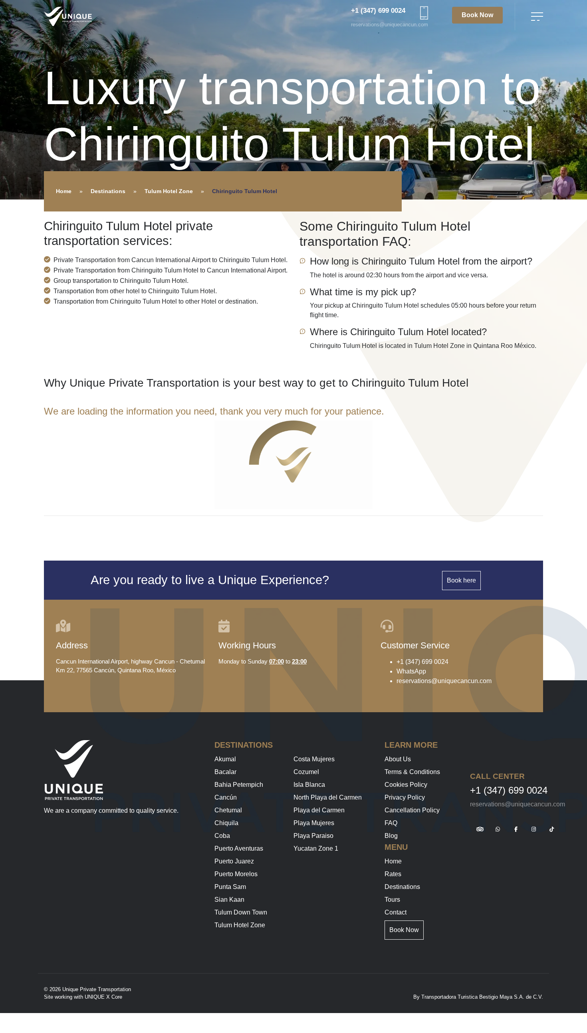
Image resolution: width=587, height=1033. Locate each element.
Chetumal (228, 810)
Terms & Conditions (412, 771)
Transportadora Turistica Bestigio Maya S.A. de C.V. (482, 997)
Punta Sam (230, 886)
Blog (391, 835)
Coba (222, 835)
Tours (392, 899)
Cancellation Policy (412, 810)
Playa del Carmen (319, 810)
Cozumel (306, 771)
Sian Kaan (229, 899)
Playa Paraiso (313, 835)
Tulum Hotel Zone (169, 191)
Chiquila (226, 823)
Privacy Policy (405, 797)
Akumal (225, 759)
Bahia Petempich (238, 784)
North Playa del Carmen (328, 797)
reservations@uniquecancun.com (389, 25)
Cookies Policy (406, 784)
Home (63, 191)
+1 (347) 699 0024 (378, 10)
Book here (461, 580)
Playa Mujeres (314, 823)
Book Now (477, 15)
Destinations (108, 191)
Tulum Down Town (240, 912)
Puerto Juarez (234, 861)
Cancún (225, 797)
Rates (393, 874)
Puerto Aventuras (238, 848)
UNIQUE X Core (103, 997)
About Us (398, 759)
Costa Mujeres (314, 759)
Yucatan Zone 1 (316, 848)
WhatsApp (411, 671)
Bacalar (225, 771)
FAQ (391, 823)
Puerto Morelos (236, 874)
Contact (396, 912)
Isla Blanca (309, 784)
